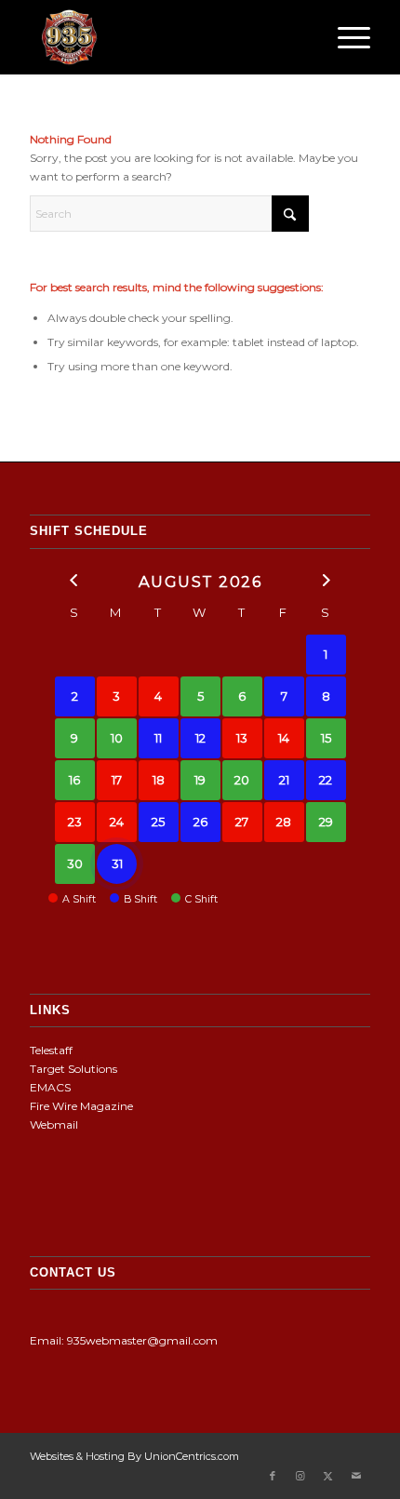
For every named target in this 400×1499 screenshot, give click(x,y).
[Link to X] (328, 1476)
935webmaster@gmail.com (142, 1340)
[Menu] (344, 37)
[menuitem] (344, 37)
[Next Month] (326, 580)
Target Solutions (73, 1069)
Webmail (54, 1124)
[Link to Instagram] (300, 1476)
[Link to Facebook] (273, 1476)
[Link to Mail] (356, 1476)
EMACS (50, 1087)
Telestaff (51, 1050)
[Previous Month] (75, 580)
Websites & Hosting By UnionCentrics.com (134, 1456)
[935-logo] (165, 37)
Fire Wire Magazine (81, 1106)
